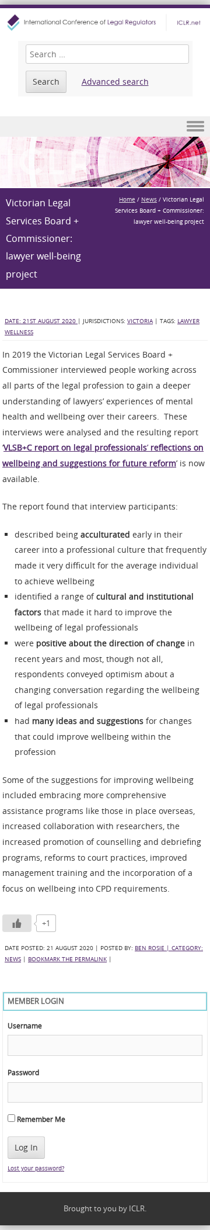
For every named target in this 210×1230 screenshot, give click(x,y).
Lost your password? (36, 1168)
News (149, 199)
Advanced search (115, 81)
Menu (105, 126)
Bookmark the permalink (67, 959)
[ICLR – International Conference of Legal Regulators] (105, 22)
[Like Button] (17, 923)
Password (23, 1072)
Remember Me (40, 1119)
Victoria (140, 321)
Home (127, 199)
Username (25, 1025)
